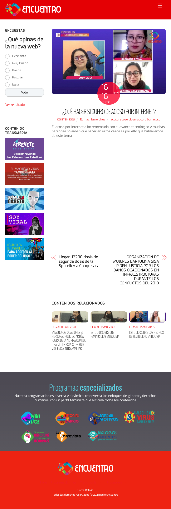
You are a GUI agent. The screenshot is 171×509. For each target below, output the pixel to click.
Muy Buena (20, 63)
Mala (15, 84)
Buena (16, 70)
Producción (114, 483)
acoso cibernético (131, 119)
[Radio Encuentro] (33, 14)
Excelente (19, 56)
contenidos (66, 119)
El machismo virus (92, 119)
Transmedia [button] (88, 483)
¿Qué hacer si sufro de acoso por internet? (109, 111)
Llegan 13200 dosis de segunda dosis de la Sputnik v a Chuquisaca (79, 261)
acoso (114, 119)
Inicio (43, 483)
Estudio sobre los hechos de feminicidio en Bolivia (146, 334)
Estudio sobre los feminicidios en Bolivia (105, 334)
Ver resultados (15, 105)
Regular (17, 77)
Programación (60, 483)
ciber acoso (152, 119)
